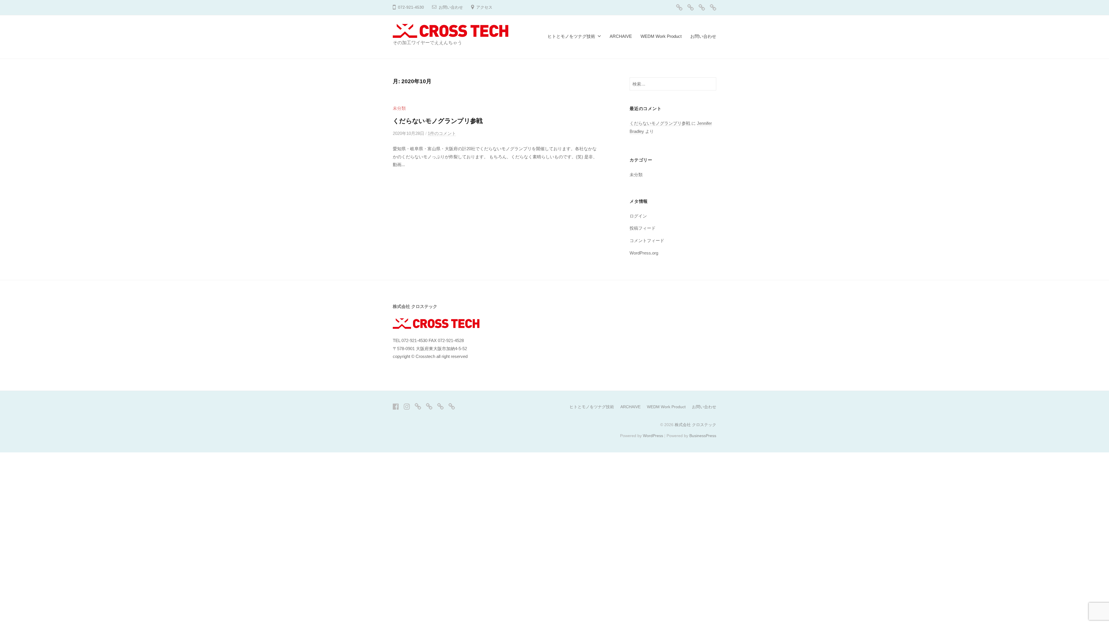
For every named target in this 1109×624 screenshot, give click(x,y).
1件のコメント (442, 133)
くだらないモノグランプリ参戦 (438, 121)
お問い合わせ (451, 7)
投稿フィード (643, 228)
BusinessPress (702, 435)
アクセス (484, 7)
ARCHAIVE (621, 36)
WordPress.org (644, 252)
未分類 (399, 108)
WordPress (653, 435)
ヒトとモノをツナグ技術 (571, 36)
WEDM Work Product (661, 36)
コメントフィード (647, 240)
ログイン (638, 215)
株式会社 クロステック (695, 424)
